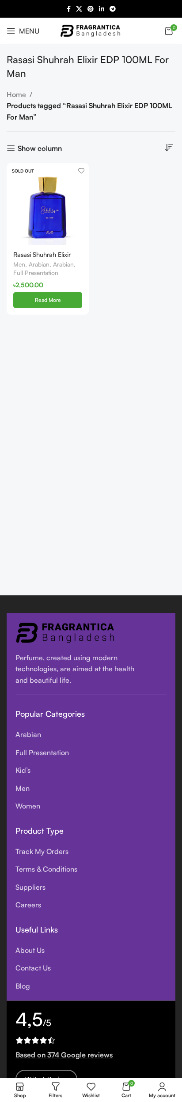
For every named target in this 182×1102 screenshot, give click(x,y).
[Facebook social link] (68, 9)
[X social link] (79, 9)
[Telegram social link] (112, 9)
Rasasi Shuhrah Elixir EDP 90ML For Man (42, 258)
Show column (40, 148)
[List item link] (91, 735)
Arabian (39, 264)
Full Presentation (35, 272)
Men (19, 264)
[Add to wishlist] (81, 170)
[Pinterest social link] (90, 9)
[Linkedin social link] (101, 9)
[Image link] (66, 631)
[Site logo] (91, 29)
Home (16, 94)
